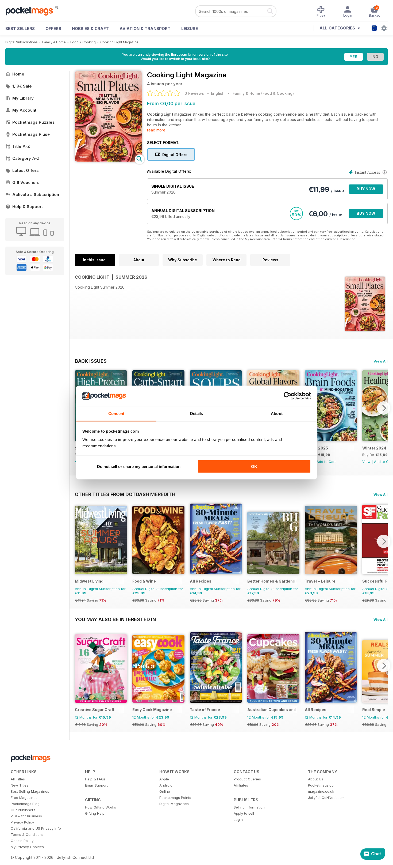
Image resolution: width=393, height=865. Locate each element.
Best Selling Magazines (30, 791)
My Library (23, 98)
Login (238, 819)
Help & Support (27, 206)
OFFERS (53, 28)
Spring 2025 (316, 448)
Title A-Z (21, 146)
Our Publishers (23, 810)
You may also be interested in (115, 619)
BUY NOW (366, 189)
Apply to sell (244, 813)
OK (254, 466)
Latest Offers (25, 170)
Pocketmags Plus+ (31, 134)
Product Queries (247, 779)
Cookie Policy (22, 840)
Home (18, 74)
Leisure (189, 28)
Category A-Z (26, 158)
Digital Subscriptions (21, 42)
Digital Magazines (174, 804)
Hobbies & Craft (90, 28)
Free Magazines (24, 797)
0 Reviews (194, 93)
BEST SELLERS (20, 28)
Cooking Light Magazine (119, 42)
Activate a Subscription (35, 194)
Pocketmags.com (322, 785)
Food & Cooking (83, 42)
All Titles (18, 779)
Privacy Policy (22, 822)
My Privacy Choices (27, 847)
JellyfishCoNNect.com (326, 797)
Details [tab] (196, 413)
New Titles (19, 785)
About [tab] (277, 413)
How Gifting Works (100, 807)
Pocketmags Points (175, 797)
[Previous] (79, 541)
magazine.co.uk (321, 791)
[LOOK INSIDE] (108, 160)
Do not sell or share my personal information (138, 466)
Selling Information (249, 807)
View (366, 461)
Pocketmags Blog (25, 804)
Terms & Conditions (27, 834)
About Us (315, 779)
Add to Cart (326, 461)
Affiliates (241, 785)
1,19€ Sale (22, 86)
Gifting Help (95, 813)
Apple (164, 779)
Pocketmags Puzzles (33, 122)
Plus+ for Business (26, 816)
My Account (24, 110)
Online (164, 791)
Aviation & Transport (145, 28)
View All (380, 361)
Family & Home (54, 42)
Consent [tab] (116, 413)
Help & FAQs (95, 779)
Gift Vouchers (26, 182)
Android (165, 785)
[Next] (383, 408)
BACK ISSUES (91, 361)
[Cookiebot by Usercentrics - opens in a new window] (287, 396)
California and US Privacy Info (36, 828)
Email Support (96, 785)
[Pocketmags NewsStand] (32, 10)
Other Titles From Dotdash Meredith (125, 494)
